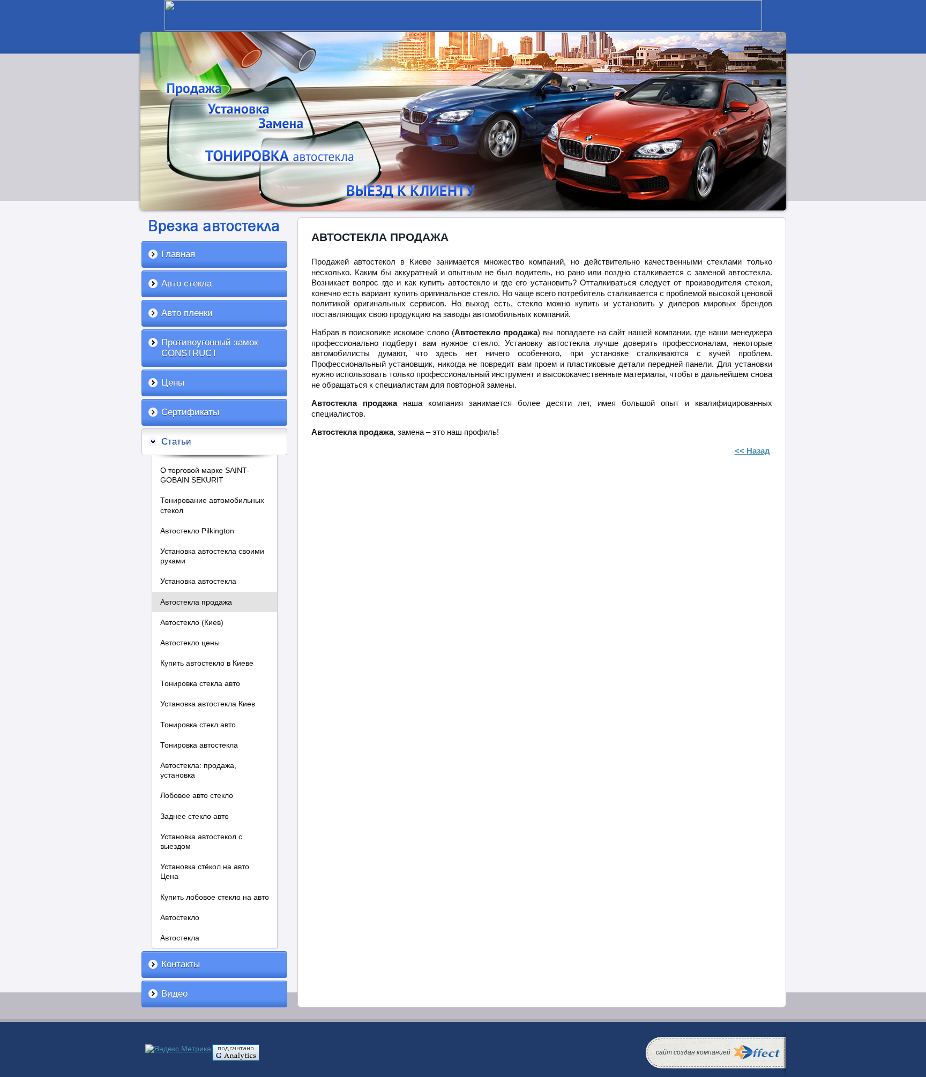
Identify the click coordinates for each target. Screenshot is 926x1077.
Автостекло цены (190, 642)
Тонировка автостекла (199, 745)
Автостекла (179, 937)
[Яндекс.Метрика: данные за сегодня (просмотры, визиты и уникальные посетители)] (178, 1048)
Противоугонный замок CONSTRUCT (209, 347)
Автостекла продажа (196, 602)
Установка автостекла (198, 581)
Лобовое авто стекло (196, 795)
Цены (172, 383)
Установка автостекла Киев (207, 703)
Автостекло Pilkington (197, 530)
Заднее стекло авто (194, 816)
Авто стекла (186, 283)
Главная (178, 254)
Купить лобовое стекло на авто (214, 897)
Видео (174, 994)
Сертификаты (190, 412)
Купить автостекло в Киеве (206, 663)
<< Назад (752, 450)
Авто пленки (187, 313)
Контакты (180, 964)
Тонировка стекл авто (198, 724)
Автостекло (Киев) (191, 622)
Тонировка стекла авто (200, 683)
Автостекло (179, 917)
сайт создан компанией (693, 1052)
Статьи (176, 441)
